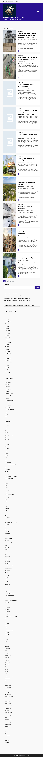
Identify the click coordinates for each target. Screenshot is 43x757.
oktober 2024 (7, 360)
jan (5, 526)
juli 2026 (7, 323)
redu (6, 641)
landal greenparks (9, 568)
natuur (6, 605)
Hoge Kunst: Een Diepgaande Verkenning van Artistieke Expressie (16, 302)
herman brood (8, 497)
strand (6, 669)
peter (6, 627)
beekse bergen (8, 405)
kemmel (6, 536)
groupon (6, 487)
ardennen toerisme (9, 393)
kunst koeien (7, 559)
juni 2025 (7, 346)
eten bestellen (8, 462)
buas (6, 423)
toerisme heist (8, 685)
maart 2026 (7, 330)
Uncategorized (20, 31)
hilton (6, 499)
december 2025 (8, 335)
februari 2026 (8, 332)
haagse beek (7, 490)
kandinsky (7, 531)
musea (6, 598)
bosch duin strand (8, 418)
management (7, 581)
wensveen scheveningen (10, 722)
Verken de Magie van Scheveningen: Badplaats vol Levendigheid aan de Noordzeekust (27, 59)
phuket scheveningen (9, 628)
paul (6, 625)
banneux (7, 402)
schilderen (7, 657)
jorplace (21, 204)
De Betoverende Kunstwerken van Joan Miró (12, 295)
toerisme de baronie (9, 683)
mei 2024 (7, 369)
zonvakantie (7, 735)
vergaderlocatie (8, 708)
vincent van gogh (8, 712)
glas (6, 480)
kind (6, 545)
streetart (6, 671)
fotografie (7, 471)
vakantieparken (8, 703)
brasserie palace (8, 421)
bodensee (7, 412)
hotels (6, 510)
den (6, 446)
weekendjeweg (8, 721)
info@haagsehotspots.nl (9, 1)
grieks (6, 485)
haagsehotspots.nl (14, 18)
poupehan (7, 637)
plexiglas (7, 634)
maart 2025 (7, 351)
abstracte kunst (8, 382)
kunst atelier (7, 556)
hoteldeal (7, 508)
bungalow (7, 425)
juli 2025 (7, 344)
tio (5, 680)
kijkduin (6, 543)
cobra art (7, 439)
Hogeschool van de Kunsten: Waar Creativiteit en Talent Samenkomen (17, 300)
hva (6, 513)
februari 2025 (8, 353)
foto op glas (7, 469)
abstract (6, 380)
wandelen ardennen (9, 715)
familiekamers (8, 465)
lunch (6, 579)
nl (5, 621)
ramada (6, 639)
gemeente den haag (9, 474)
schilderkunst (8, 660)
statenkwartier (8, 667)
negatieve (7, 614)
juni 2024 (7, 367)
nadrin (6, 604)
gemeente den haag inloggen (11, 476)
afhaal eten (7, 386)
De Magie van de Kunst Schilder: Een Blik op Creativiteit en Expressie (17, 298)
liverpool (7, 575)
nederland (7, 609)
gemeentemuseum (9, 478)
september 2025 (8, 340)
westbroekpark (8, 724)
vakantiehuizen (8, 699)
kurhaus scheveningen (9, 565)
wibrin (6, 728)
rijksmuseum (7, 644)
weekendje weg (8, 719)
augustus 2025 (8, 342)
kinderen (7, 547)
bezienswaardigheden (9, 409)
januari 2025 (7, 355)
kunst (6, 554)
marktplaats (7, 584)
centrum (19, 108)
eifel (6, 460)
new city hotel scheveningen (11, 616)
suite (6, 673)
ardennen (7, 391)
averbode (7, 396)
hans (6, 492)
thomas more (7, 678)
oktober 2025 (7, 339)
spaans (6, 666)
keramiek (7, 540)
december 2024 (8, 356)
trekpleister (7, 689)
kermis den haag (8, 542)
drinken (6, 453)
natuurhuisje (7, 607)
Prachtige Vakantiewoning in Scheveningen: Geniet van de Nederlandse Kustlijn (25, 258)
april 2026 (7, 328)
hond (6, 501)
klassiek (6, 549)
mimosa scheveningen (9, 593)
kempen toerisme (8, 538)
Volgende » (12, 281)
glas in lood (7, 481)
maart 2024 (7, 372)
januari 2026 (7, 333)
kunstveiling (7, 563)
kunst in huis (7, 558)
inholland (7, 519)
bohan (6, 414)
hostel (19, 204)
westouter (7, 726)
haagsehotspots (21, 37)
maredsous (7, 582)
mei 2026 (7, 326)
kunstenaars (7, 561)
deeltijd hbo (7, 444)
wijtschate (7, 729)
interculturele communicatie (11, 522)
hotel (6, 506)
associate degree (8, 395)
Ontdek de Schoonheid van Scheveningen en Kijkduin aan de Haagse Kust (27, 182)
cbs (5, 430)
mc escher (7, 588)
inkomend (7, 520)
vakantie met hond (9, 696)
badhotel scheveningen (10, 400)
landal (6, 566)
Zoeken (7, 284)
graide (6, 483)
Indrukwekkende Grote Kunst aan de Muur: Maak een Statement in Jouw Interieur (19, 305)
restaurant (7, 643)
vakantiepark (7, 701)
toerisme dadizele (8, 682)
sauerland (7, 653)
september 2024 (8, 362)
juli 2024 (7, 365)
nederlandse (7, 611)
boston (6, 419)
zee (6, 733)
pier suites (7, 632)
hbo (6, 496)
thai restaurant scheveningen (11, 676)
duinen (6, 455)
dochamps (7, 451)
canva (6, 428)
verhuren (7, 710)
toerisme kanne (8, 687)
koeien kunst (7, 552)
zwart (6, 738)
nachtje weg (7, 602)
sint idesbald (7, 662)
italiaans (7, 524)
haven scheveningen (9, 494)
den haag (7, 448)
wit (5, 731)
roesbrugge (7, 648)
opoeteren (7, 623)
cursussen (7, 442)
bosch (6, 416)
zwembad (7, 742)
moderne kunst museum (10, 595)
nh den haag (7, 620)
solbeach (7, 664)
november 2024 (8, 358)
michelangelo (8, 591)
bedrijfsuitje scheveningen (10, 403)
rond (6, 650)
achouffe (7, 384)
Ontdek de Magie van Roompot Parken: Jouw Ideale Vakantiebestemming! (26, 86)
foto (6, 467)
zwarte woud (7, 740)
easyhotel (7, 457)
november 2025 (8, 337)
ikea (6, 515)
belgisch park (8, 407)
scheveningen (8, 655)
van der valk (7, 706)
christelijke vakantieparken (10, 435)
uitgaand (7, 692)
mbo (6, 586)
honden (6, 503)
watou (6, 717)
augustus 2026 (8, 321)
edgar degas (7, 458)
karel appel (7, 533)
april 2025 (7, 349)
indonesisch (7, 517)
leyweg (6, 572)
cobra (6, 437)
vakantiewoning (8, 705)
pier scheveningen (9, 630)
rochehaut (7, 646)
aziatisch (7, 398)
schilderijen (7, 659)
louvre (6, 577)
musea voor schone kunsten (11, 600)
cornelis (6, 441)
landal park (7, 570)
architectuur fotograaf (9, 389)
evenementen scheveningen (11, 464)
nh (5, 618)
